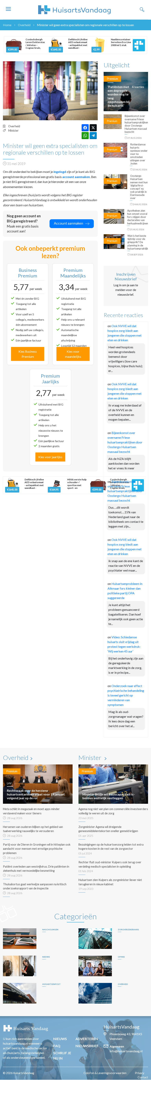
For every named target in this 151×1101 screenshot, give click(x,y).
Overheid (24, 25)
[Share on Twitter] (93, 127)
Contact (143, 1077)
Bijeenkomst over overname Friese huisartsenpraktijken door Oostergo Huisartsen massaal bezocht (125, 442)
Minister (13, 130)
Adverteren (87, 1039)
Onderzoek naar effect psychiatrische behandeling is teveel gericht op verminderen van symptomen (126, 695)
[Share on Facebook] (85, 127)
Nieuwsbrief (87, 1046)
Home (7, 25)
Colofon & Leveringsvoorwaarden (105, 1073)
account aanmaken (76, 177)
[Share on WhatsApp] (85, 135)
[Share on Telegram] (93, 135)
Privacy (139, 1073)
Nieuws (60, 1039)
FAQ (56, 1046)
